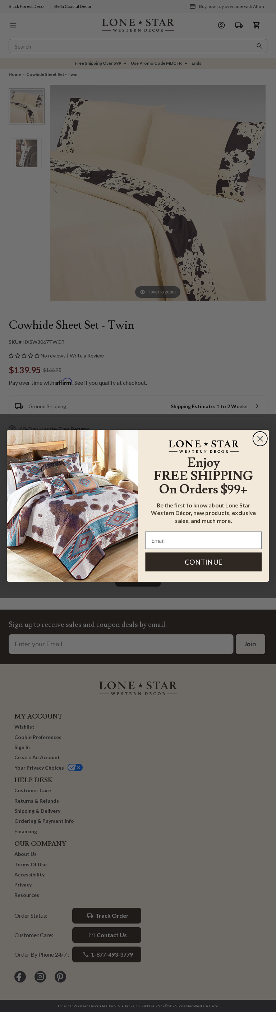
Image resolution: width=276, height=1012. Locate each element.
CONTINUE (203, 562)
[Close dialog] (260, 439)
